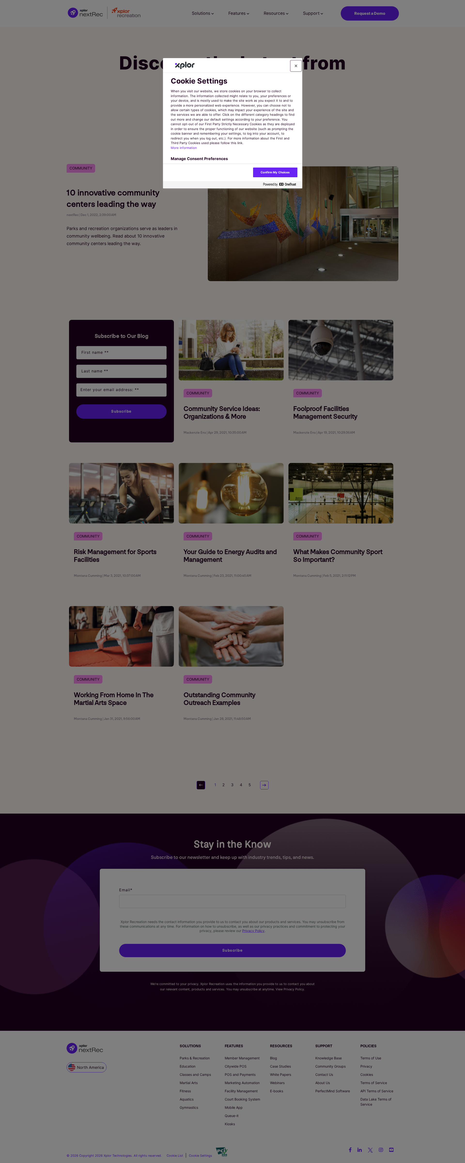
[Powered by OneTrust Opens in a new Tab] (281, 185)
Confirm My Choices (275, 172)
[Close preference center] (296, 66)
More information (184, 148)
